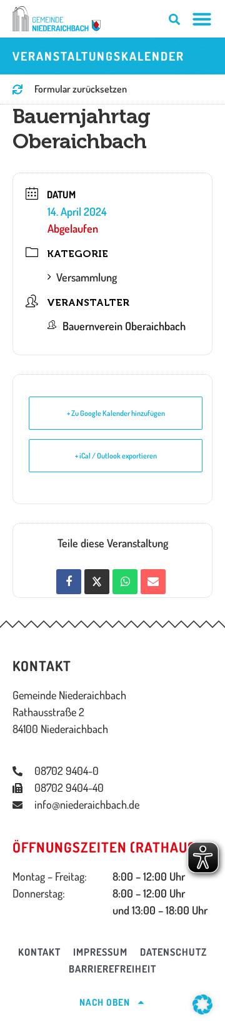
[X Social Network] (96, 581)
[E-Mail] (153, 581)
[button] (202, 1004)
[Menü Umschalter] (201, 18)
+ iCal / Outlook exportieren (116, 455)
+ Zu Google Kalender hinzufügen (116, 413)
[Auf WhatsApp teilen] (125, 581)
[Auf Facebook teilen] (68, 581)
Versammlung (86, 277)
